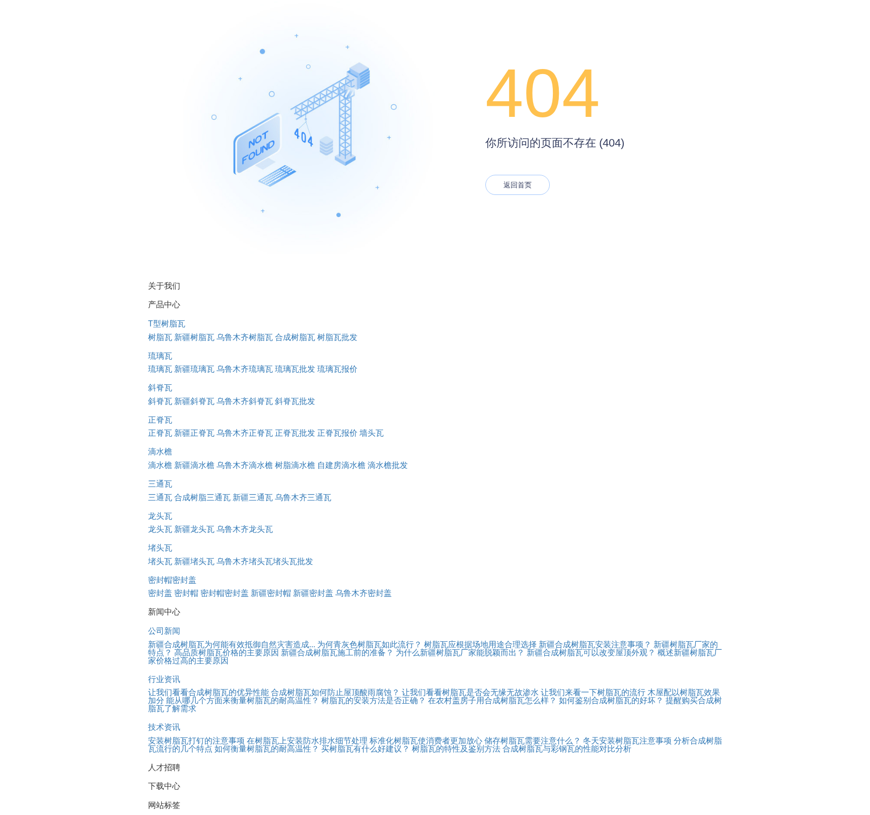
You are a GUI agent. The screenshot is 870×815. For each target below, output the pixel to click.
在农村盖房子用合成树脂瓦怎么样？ (492, 700)
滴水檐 (160, 451)
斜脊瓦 (160, 387)
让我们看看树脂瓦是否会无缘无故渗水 (470, 692)
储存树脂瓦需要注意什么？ (532, 740)
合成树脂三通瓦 (202, 497)
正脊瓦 (160, 420)
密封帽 (186, 593)
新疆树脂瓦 (194, 337)
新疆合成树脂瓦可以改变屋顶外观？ (591, 652)
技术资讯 (164, 727)
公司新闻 (164, 631)
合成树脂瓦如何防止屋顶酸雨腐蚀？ (335, 692)
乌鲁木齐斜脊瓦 (244, 401)
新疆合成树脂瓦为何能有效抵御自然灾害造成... (231, 644)
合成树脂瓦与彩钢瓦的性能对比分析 (566, 748)
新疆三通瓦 (253, 497)
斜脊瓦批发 (295, 401)
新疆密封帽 (271, 593)
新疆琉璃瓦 (194, 369)
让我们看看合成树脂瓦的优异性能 (208, 692)
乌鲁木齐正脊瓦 (244, 433)
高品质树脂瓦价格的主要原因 (226, 652)
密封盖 (160, 593)
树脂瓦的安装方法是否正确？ (373, 700)
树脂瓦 (160, 337)
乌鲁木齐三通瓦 (303, 497)
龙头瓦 (160, 516)
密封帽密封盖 (172, 580)
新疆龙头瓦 (194, 529)
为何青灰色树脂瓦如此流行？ (369, 644)
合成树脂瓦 (295, 337)
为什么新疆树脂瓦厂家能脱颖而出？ (460, 652)
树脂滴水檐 (295, 465)
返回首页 (517, 185)
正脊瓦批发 (295, 433)
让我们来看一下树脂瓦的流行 (593, 692)
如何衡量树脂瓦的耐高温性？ (266, 748)
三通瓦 (160, 484)
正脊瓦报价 (337, 433)
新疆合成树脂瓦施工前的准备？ (337, 652)
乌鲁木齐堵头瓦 (244, 561)
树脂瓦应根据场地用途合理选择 (480, 644)
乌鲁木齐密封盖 (363, 593)
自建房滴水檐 (341, 465)
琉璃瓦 (160, 356)
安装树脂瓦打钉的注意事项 (196, 740)
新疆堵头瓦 (194, 561)
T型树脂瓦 (166, 323)
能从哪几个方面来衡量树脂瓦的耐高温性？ (242, 700)
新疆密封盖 (313, 593)
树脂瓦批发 (337, 337)
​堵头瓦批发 (293, 561)
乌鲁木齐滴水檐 (244, 465)
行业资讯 (164, 679)
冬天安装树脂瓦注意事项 (627, 740)
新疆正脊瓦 (194, 433)
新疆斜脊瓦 (194, 401)
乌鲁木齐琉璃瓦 (244, 369)
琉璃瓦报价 (337, 369)
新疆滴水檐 (194, 465)
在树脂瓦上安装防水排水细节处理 (307, 740)
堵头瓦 (160, 548)
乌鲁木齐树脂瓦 (244, 337)
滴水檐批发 (388, 465)
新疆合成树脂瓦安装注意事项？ (595, 644)
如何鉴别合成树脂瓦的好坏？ (611, 700)
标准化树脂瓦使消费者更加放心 (426, 740)
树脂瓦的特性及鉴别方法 (456, 748)
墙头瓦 (371, 433)
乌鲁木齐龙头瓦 (244, 529)
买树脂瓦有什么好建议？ (365, 748)
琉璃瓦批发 (295, 369)
